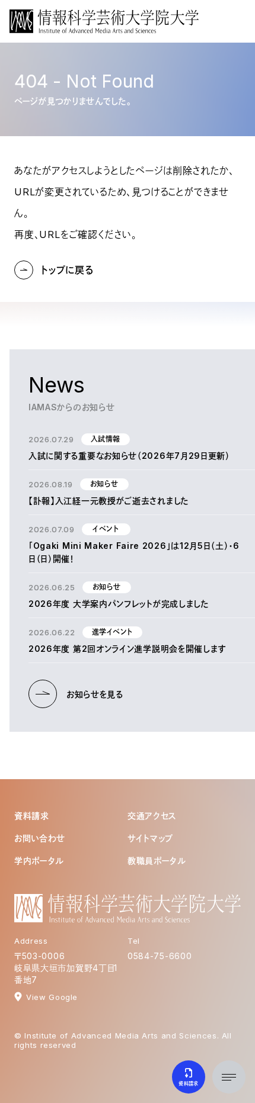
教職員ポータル (157, 861)
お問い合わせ (39, 838)
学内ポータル (39, 861)
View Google (52, 997)
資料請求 (31, 816)
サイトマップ (150, 838)
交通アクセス (152, 816)
